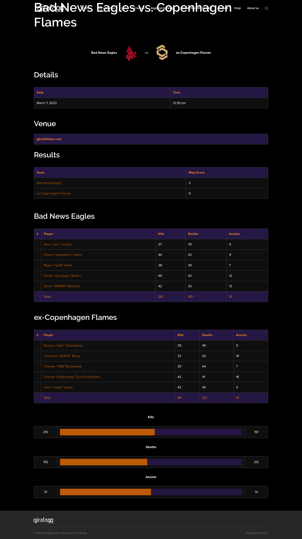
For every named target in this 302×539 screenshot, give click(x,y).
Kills (161, 234)
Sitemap (82, 533)
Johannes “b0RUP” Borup (62, 356)
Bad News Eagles (49, 183)
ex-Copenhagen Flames (54, 193)
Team (57, 533)
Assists (234, 234)
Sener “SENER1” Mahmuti (62, 286)
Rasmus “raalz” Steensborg (63, 345)
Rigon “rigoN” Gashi (58, 265)
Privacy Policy (68, 533)
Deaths (193, 234)
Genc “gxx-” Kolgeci (58, 244)
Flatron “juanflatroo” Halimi (63, 255)
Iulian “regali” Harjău (58, 387)
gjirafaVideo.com (49, 139)
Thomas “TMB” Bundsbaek (63, 366)
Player (48, 234)
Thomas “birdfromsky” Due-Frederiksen (72, 377)
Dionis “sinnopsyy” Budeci (62, 276)
